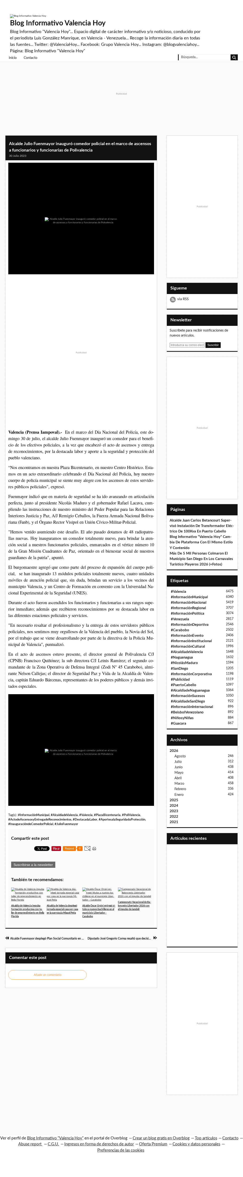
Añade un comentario (47, 975)
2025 (174, 800)
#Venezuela (180, 619)
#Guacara (178, 723)
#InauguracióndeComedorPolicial (30, 824)
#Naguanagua (182, 657)
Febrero (180, 789)
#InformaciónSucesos (188, 696)
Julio (178, 762)
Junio (178, 767)
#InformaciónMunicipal (33, 815)
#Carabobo (180, 630)
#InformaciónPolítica (187, 613)
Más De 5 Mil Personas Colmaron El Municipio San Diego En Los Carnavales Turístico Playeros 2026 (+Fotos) (201, 559)
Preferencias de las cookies (120, 1150)
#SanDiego (179, 668)
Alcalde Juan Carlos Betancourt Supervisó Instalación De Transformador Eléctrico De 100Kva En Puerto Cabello (202, 526)
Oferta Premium (153, 1144)
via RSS (183, 299)
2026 (174, 751)
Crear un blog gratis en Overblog (161, 1138)
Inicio (13, 58)
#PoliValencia (131, 815)
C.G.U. (53, 1144)
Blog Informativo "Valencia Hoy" (55, 1138)
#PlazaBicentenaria (107, 815)
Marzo (179, 783)
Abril (178, 778)
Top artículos (206, 1138)
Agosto (180, 756)
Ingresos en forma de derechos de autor (99, 1144)
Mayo (178, 772)
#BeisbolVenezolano (187, 712)
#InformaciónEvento (187, 635)
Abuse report (30, 1144)
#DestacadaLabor (85, 819)
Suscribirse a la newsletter (33, 865)
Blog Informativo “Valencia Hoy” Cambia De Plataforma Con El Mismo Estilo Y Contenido (201, 542)
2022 (174, 816)
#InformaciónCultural (188, 646)
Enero (179, 795)
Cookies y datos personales (196, 1144)
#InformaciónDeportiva (190, 624)
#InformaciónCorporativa (191, 674)
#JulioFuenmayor (66, 824)
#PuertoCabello (183, 685)
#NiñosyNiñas (182, 718)
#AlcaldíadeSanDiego (188, 701)
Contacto (30, 58)
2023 (174, 811)
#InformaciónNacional (188, 602)
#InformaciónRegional (188, 608)
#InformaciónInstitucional (191, 641)
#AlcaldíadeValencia (64, 815)
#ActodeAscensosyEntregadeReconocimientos (39, 819)
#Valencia (86, 815)
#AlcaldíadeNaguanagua (190, 690)
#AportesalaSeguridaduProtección (122, 819)
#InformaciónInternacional (192, 707)
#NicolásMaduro (184, 663)
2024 (174, 805)
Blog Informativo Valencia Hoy (58, 23)
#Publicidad (180, 679)
